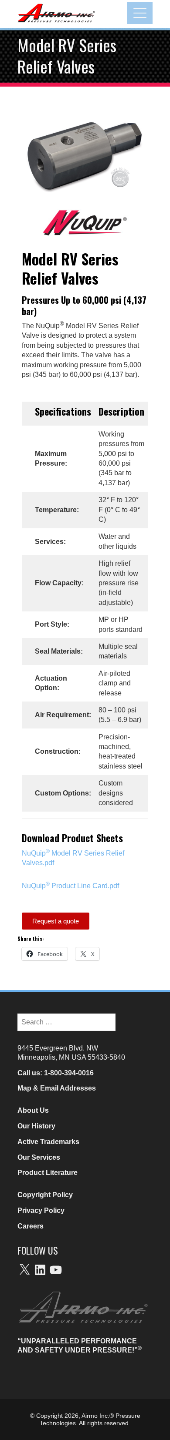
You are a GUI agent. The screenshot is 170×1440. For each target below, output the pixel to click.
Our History (36, 1126)
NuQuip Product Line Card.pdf (70, 886)
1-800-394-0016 (69, 1073)
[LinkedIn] (40, 1270)
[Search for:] (66, 1017)
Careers (30, 1226)
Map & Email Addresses (56, 1088)
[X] (24, 1270)
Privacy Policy (41, 1210)
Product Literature (47, 1172)
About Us (33, 1110)
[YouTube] (56, 1270)
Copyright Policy (45, 1194)
